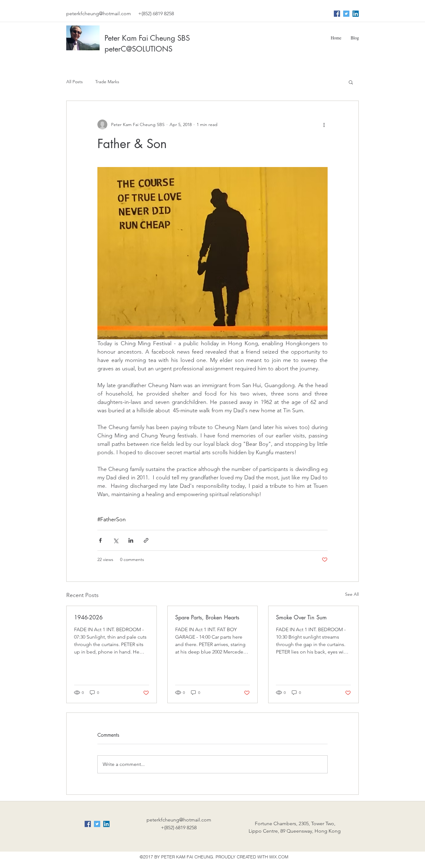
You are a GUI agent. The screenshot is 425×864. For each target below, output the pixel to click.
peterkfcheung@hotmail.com (98, 13)
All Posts (74, 81)
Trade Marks (107, 81)
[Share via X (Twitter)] (116, 540)
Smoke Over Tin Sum (301, 617)
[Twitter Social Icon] (346, 14)
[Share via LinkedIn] (131, 540)
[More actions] (324, 124)
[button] (351, 81)
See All (352, 594)
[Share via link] (146, 540)
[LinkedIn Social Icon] (356, 14)
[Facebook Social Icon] (337, 14)
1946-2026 (88, 617)
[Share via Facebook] (100, 540)
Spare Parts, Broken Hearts (207, 617)
